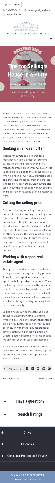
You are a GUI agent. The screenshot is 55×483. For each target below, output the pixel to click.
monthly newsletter (22, 354)
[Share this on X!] (32, 368)
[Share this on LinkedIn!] (38, 368)
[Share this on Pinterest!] (43, 368)
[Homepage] (26, 26)
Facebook (42, 339)
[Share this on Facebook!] (27, 368)
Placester (36, 479)
